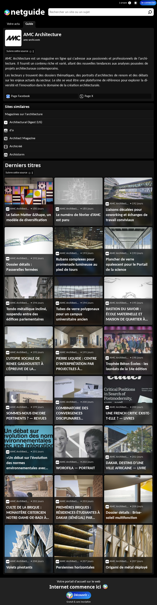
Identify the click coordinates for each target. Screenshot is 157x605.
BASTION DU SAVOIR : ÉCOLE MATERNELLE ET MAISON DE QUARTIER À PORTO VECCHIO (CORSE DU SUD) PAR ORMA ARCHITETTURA (125, 314)
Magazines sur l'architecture (24, 114)
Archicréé (15, 146)
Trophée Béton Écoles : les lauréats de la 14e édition (127, 366)
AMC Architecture (42, 34)
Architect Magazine (22, 138)
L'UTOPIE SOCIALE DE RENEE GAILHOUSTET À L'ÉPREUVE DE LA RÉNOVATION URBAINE (24, 364)
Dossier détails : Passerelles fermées (22, 267)
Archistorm (17, 154)
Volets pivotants (19, 567)
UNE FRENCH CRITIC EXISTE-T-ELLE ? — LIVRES (128, 416)
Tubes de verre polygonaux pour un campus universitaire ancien (77, 314)
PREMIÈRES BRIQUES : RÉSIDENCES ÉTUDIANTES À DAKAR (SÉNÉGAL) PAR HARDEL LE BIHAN (78, 513)
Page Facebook (20, 96)
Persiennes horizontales (75, 567)
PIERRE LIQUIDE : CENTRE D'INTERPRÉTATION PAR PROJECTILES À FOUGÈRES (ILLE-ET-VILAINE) (78, 364)
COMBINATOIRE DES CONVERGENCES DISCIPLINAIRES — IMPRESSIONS (72, 413)
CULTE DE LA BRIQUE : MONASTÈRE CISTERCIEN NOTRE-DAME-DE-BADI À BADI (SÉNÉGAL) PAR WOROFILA (26, 513)
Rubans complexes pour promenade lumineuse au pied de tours (76, 265)
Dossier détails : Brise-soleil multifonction (123, 515)
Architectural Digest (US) (25, 122)
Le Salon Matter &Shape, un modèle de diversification (28, 217)
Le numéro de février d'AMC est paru (78, 217)
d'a (11, 130)
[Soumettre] (150, 12)
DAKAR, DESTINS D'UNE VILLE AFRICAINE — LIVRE (126, 465)
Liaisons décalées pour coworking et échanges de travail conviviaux (126, 215)
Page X (89, 96)
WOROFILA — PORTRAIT (75, 468)
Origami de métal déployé (126, 567)
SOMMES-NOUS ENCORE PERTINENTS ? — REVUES (26, 416)
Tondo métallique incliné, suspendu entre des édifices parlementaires (26, 314)
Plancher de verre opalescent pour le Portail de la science (126, 265)
